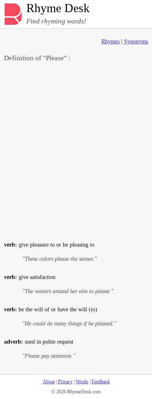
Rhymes (110, 41)
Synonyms (136, 41)
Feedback (101, 381)
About (49, 381)
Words (82, 381)
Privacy (65, 381)
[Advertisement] (76, 151)
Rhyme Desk (58, 8)
